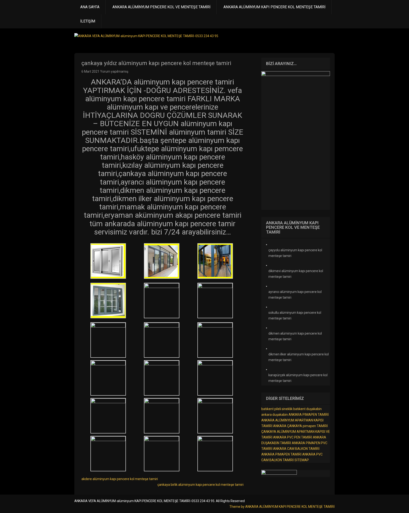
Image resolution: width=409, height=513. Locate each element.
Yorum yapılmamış (114, 71)
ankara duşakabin (274, 414)
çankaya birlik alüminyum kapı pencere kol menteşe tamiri (200, 484)
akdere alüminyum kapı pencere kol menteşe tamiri (119, 479)
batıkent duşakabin (307, 409)
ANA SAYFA (89, 7)
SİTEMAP (301, 460)
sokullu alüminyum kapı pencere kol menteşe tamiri (294, 315)
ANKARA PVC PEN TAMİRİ (292, 437)
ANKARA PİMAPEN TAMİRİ (309, 414)
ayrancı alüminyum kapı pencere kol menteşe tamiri (295, 294)
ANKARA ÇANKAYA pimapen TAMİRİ (300, 426)
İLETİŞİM (87, 21)
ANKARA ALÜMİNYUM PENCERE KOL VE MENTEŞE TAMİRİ (161, 7)
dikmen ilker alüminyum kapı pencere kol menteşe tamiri (298, 357)
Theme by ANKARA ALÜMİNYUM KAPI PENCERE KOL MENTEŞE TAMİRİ (282, 507)
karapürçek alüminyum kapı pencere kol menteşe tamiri (298, 378)
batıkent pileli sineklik (277, 409)
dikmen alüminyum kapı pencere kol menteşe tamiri (295, 336)
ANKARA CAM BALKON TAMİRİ (296, 449)
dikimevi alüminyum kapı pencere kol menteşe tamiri (295, 274)
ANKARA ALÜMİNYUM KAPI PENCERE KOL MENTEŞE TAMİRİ (274, 7)
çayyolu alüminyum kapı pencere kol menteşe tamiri (295, 253)
